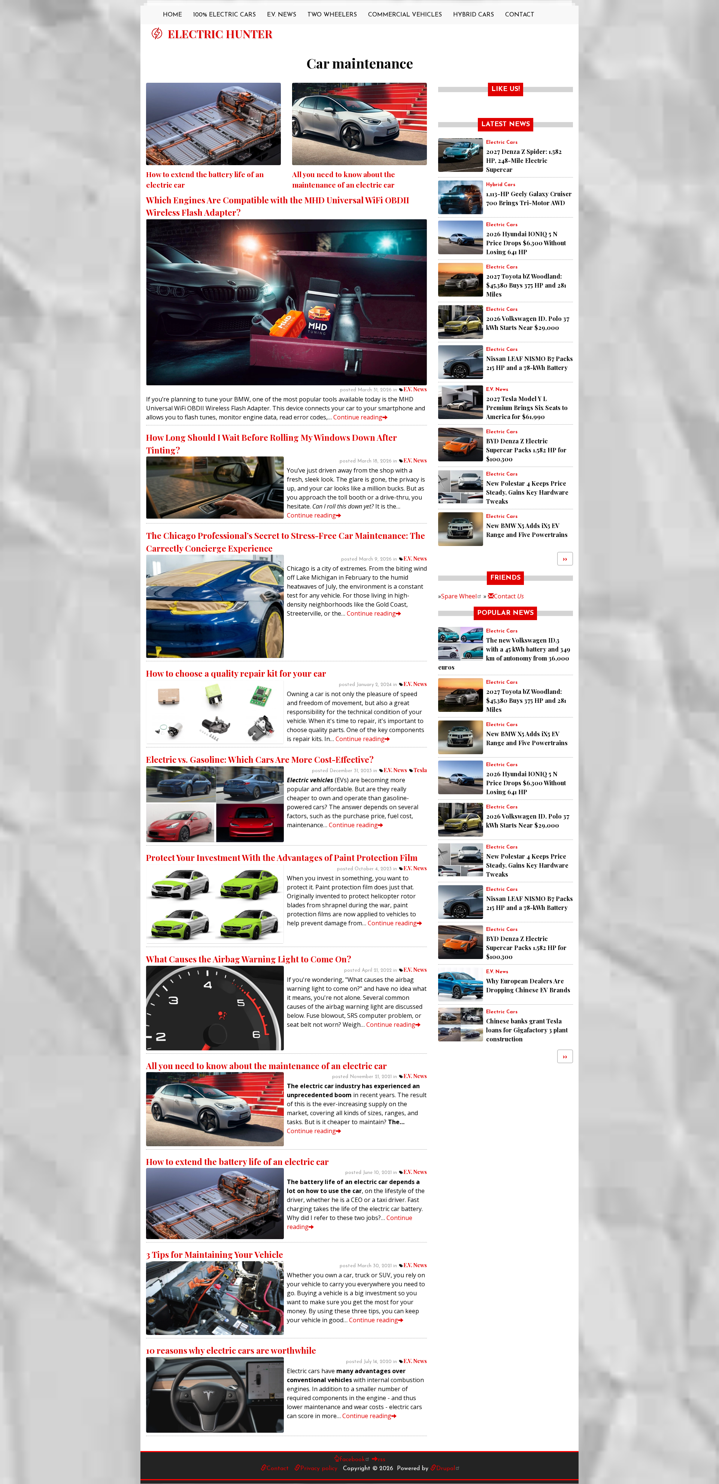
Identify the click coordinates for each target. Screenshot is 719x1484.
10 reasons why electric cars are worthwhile (231, 1350)
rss (381, 1460)
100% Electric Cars (224, 15)
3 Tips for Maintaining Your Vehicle (214, 1254)
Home (172, 15)
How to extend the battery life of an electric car (237, 1161)
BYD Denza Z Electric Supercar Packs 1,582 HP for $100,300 (526, 450)
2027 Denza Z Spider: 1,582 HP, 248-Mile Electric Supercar (524, 160)
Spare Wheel (459, 596)
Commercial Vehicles (405, 15)
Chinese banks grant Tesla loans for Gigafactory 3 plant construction (527, 1030)
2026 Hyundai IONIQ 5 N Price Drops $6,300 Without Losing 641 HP (526, 243)
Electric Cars (502, 142)
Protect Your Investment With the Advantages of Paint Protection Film (282, 857)
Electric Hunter (220, 33)
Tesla (420, 770)
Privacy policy (318, 1469)
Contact (519, 15)
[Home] (157, 33)
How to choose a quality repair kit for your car (236, 673)
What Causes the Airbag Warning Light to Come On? (248, 959)
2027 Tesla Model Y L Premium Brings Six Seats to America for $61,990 (527, 408)
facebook (352, 1460)
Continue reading (357, 417)
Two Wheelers (332, 15)
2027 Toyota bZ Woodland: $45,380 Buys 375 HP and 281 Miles (526, 285)
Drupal (445, 1469)
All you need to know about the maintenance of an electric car (266, 1065)
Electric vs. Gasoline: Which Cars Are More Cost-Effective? (260, 759)
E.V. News (281, 15)
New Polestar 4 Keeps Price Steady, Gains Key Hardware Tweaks (527, 492)
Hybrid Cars (473, 15)
